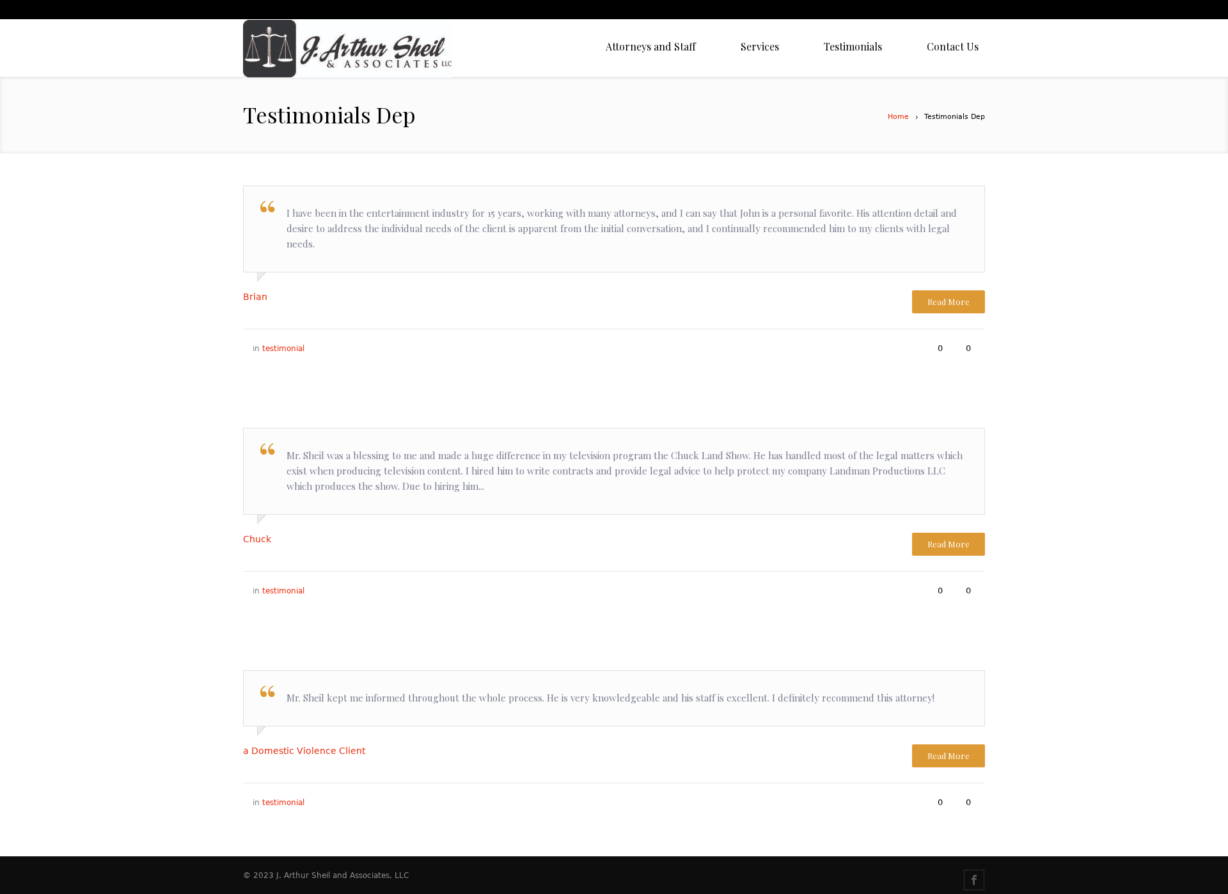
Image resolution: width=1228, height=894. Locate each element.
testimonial (283, 348)
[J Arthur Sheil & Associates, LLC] (347, 48)
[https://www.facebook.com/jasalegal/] (974, 880)
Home (898, 117)
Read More (948, 301)
